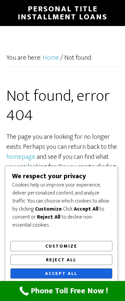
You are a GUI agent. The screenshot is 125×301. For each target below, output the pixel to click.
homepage (20, 157)
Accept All (61, 273)
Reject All (61, 260)
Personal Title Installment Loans (62, 13)
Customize (61, 246)
